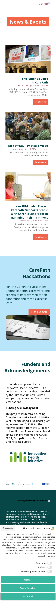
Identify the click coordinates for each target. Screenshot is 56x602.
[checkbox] (44, 563)
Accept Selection (28, 588)
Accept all (28, 596)
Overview (7, 528)
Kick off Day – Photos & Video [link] (28, 146)
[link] (44, 5)
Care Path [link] (24, 86)
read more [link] (40, 101)
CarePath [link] (44, 86)
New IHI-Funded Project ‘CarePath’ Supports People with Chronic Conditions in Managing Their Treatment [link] (29, 211)
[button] (24, 6)
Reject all (28, 579)
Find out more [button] (39, 311)
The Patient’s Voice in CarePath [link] (35, 80)
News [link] (46, 149)
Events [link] (40, 149)
